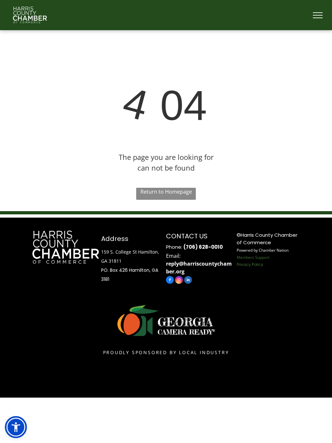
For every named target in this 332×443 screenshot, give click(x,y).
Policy (257, 264)
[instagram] (179, 280)
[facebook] (170, 280)
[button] (15, 427)
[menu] (317, 15)
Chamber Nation (274, 250)
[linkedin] (188, 280)
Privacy (244, 264)
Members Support (253, 257)
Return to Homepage (166, 191)
